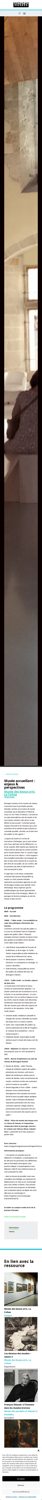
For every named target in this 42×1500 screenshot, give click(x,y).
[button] (38, 1450)
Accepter (21, 1479)
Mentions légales (11, 1497)
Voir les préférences (21, 1491)
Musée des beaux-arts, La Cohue (19, 793)
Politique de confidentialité (27, 1497)
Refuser (21, 1485)
